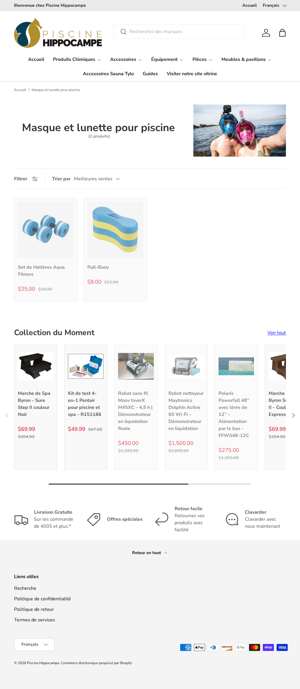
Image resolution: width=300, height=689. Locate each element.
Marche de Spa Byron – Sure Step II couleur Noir (34, 404)
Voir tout (276, 333)
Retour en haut (147, 553)
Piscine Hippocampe (43, 663)
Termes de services (34, 620)
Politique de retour (34, 609)
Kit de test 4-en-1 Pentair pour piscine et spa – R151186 (84, 404)
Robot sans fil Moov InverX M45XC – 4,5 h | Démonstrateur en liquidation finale (135, 411)
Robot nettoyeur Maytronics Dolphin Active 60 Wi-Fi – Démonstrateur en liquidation (186, 411)
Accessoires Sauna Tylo (108, 74)
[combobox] (179, 31)
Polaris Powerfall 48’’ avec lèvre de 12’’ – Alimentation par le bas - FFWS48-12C (234, 414)
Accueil (249, 5)
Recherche (25, 588)
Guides (150, 74)
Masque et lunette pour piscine (56, 90)
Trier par (61, 179)
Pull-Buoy (98, 267)
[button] (282, 32)
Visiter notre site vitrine (192, 74)
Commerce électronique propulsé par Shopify (96, 663)
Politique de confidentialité (42, 599)
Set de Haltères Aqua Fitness (41, 270)
